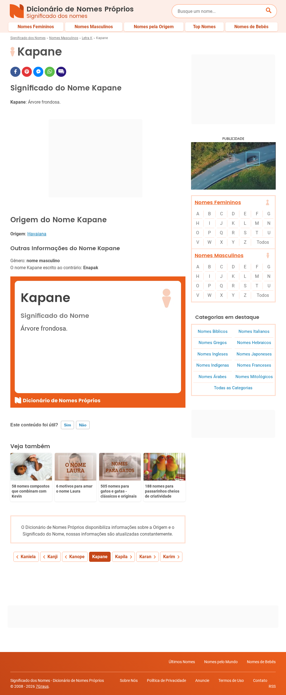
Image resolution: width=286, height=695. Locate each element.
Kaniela (28, 556)
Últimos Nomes (182, 662)
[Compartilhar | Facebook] (15, 72)
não (83, 425)
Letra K (87, 38)
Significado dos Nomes (28, 38)
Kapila (121, 556)
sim (67, 425)
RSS (272, 686)
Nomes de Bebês (261, 662)
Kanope (77, 556)
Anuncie (202, 680)
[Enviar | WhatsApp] (50, 72)
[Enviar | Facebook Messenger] (38, 72)
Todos (263, 242)
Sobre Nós (129, 680)
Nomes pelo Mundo (221, 662)
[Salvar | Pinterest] (27, 72)
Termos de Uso (231, 680)
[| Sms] (61, 72)
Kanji (52, 556)
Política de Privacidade (166, 680)
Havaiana (36, 234)
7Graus (42, 686)
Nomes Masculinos (63, 38)
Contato (260, 680)
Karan (145, 556)
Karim (169, 556)
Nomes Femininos (218, 203)
